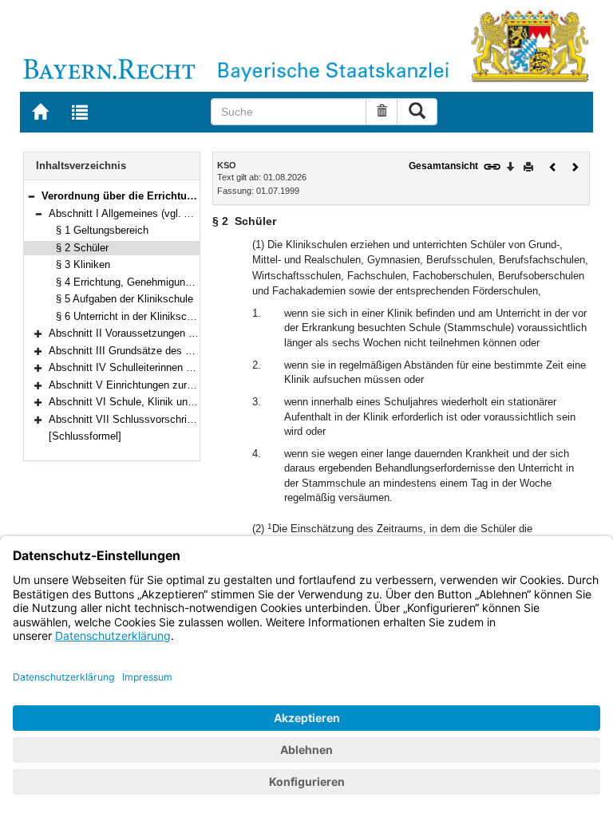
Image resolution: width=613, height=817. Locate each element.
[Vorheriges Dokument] (553, 165)
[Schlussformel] (85, 436)
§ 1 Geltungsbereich (102, 230)
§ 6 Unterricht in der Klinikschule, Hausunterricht (167, 316)
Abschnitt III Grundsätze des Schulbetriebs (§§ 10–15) (174, 351)
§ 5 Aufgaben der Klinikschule (124, 299)
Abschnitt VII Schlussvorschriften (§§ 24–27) (152, 419)
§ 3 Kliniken (83, 264)
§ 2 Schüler (82, 248)
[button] (31, 196)
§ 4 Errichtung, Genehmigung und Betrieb (151, 282)
